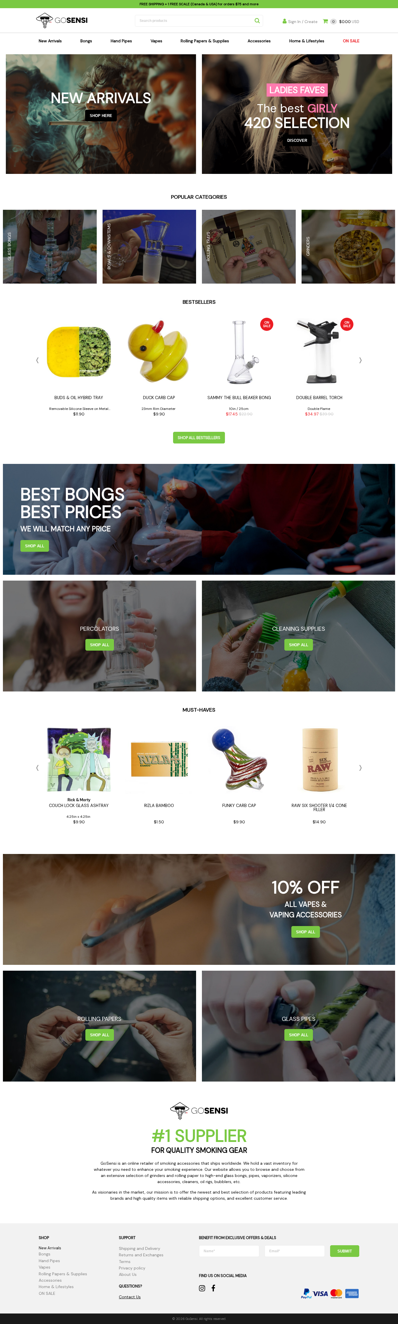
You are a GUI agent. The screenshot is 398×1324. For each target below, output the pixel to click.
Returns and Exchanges (141, 1254)
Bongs (86, 40)
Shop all (34, 546)
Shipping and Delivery (139, 1248)
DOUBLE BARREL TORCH (319, 397)
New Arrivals (50, 40)
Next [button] (359, 360)
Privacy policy (132, 1268)
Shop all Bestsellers (199, 437)
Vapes (156, 40)
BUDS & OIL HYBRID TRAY (78, 397)
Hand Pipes (121, 40)
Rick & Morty (79, 799)
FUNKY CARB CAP (239, 805)
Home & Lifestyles (306, 40)
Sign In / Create (303, 21)
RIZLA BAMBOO (159, 805)
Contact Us (130, 1296)
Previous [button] (39, 360)
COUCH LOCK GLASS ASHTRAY (79, 805)
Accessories (259, 40)
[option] (79, 369)
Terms (125, 1261)
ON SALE (351, 40)
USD (345, 21)
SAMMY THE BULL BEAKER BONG (239, 397)
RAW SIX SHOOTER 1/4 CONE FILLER (319, 807)
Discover (297, 140)
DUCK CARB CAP (159, 397)
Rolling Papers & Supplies (205, 40)
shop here (101, 115)
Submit (344, 1251)
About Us (128, 1274)
